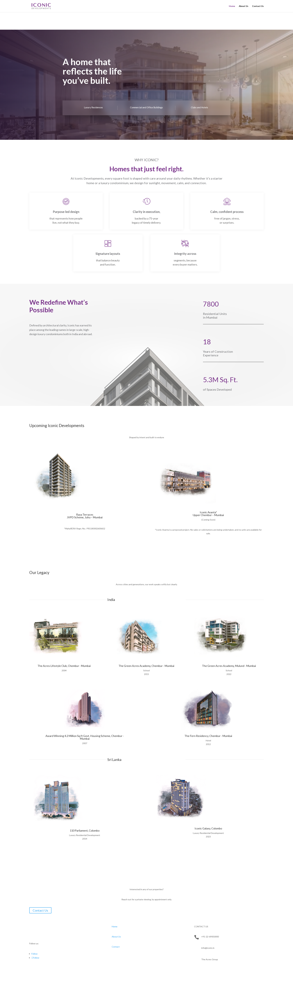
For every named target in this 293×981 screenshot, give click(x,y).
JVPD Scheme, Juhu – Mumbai (85, 517)
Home (232, 6)
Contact (116, 946)
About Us (243, 6)
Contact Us (258, 6)
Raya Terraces (84, 514)
